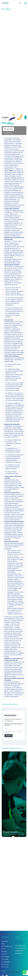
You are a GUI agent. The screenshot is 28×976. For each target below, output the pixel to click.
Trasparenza (4, 941)
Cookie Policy (5, 967)
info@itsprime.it (19, 951)
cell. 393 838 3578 (20, 948)
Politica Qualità (5, 956)
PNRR (2, 944)
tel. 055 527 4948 (20, 945)
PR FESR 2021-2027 (6, 946)
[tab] (8, 129)
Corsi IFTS (4, 954)
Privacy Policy (5, 964)
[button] (13, 836)
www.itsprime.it (8, 158)
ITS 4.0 (3, 949)
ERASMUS (4, 951)
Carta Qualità (4, 959)
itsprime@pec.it (19, 953)
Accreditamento (5, 962)
